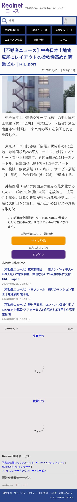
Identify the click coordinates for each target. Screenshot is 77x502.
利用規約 (43, 493)
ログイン (38, 254)
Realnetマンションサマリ (50, 462)
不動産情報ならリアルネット (18, 462)
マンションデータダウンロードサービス (24, 470)
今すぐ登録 (38, 240)
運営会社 (7, 493)
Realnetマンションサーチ (16, 466)
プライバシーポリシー (25, 493)
